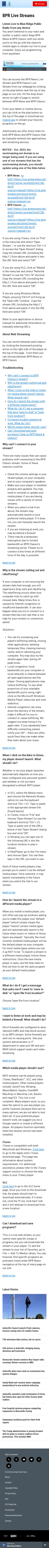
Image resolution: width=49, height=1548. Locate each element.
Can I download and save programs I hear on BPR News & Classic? (26, 434)
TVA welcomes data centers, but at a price (22, 1339)
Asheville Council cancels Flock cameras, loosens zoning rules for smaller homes (21, 1329)
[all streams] (45, 1545)
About (7, 1477)
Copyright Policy (11, 1488)
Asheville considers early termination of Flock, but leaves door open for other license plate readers (24, 1397)
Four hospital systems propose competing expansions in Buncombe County (22, 1409)
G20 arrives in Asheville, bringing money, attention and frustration (21, 1349)
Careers (8, 1521)
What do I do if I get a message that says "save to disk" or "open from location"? (26, 412)
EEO (6, 1499)
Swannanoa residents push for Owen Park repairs (21, 1421)
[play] (3, 1545)
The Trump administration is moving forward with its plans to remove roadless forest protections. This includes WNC (23, 1434)
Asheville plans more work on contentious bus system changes (24, 1372)
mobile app (9, 119)
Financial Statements (13, 1515)
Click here (38, 1149)
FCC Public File (10, 1504)
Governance (10, 1510)
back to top (9, 562)
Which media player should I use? (27, 426)
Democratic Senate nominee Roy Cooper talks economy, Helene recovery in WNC (23, 1361)
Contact (8, 1483)
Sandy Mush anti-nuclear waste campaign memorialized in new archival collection (21, 1384)
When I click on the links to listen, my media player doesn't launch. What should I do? (27, 394)
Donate (40, 4)
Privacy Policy (10, 1493)
